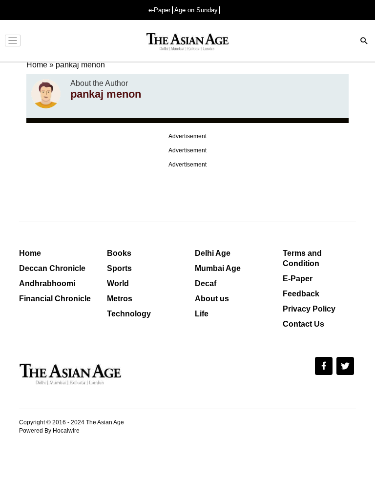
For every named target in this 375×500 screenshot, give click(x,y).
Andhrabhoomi (47, 283)
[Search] (364, 41)
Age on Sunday (196, 10)
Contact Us (303, 324)
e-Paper (159, 10)
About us (212, 298)
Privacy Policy (309, 309)
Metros (119, 298)
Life (201, 314)
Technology (129, 314)
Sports (119, 268)
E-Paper (297, 278)
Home (30, 253)
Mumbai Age (218, 268)
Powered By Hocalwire (49, 430)
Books (119, 253)
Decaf (205, 283)
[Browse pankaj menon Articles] (46, 93)
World (118, 283)
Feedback (301, 294)
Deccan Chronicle (52, 268)
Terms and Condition (302, 258)
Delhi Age (212, 253)
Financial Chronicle (55, 298)
